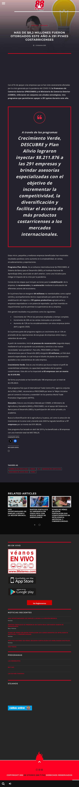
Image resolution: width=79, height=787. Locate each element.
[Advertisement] (39, 16)
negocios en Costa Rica (51, 469)
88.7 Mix (11, 667)
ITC (39, 469)
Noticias (34, 25)
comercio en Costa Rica (18, 469)
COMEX (32, 469)
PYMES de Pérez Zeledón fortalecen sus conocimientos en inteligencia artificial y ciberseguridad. (61, 515)
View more (17, 501)
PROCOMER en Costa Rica (18, 472)
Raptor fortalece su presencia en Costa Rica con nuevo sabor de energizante (39, 513)
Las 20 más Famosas (16, 673)
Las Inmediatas (14, 661)
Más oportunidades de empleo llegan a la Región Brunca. (17, 512)
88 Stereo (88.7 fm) (34, 775)
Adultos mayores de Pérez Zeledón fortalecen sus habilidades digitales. (39, 640)
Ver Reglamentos (39, 603)
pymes (33, 472)
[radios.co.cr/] (20, 710)
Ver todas (12, 647)
